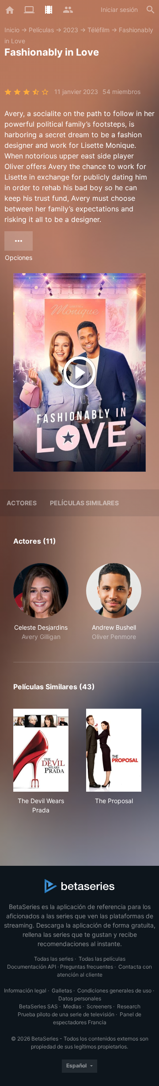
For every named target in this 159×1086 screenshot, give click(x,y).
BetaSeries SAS (38, 1006)
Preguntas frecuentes (86, 966)
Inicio (11, 30)
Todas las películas (102, 958)
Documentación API (31, 966)
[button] (40, 602)
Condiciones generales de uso (114, 990)
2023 (70, 30)
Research (128, 1006)
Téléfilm (98, 30)
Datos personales (79, 998)
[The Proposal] (113, 750)
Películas (41, 30)
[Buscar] (150, 9)
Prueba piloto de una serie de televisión (66, 1014)
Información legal (25, 990)
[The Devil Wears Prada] (40, 750)
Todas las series (53, 958)
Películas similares (84, 503)
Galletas (62, 990)
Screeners (99, 1006)
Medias (72, 1006)
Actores (22, 503)
